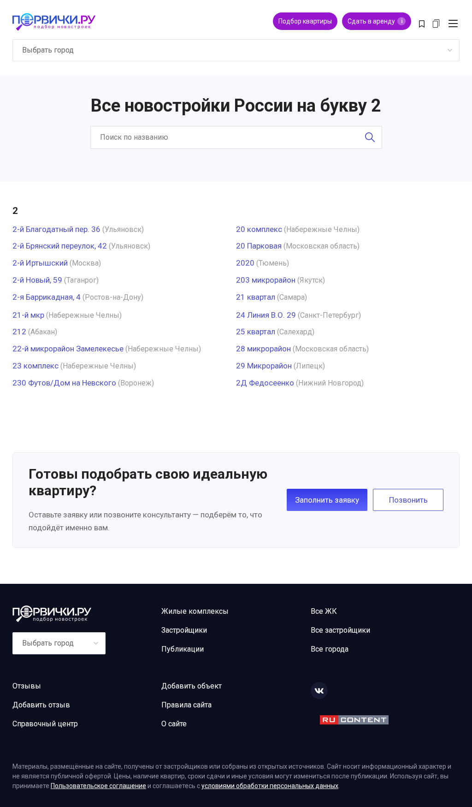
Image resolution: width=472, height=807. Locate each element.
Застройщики (184, 630)
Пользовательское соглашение (98, 785)
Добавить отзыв (41, 704)
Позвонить (408, 499)
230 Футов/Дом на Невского (64, 382)
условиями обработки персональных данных (269, 785)
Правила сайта (186, 704)
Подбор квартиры (305, 21)
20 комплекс (259, 229)
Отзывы (26, 686)
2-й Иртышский (40, 262)
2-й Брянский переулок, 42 (59, 245)
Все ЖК (324, 611)
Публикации (182, 649)
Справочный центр (45, 723)
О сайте (174, 723)
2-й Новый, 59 (37, 280)
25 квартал (255, 331)
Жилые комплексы (195, 611)
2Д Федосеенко (265, 382)
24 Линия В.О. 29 (266, 315)
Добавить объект (191, 686)
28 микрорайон (263, 348)
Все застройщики (340, 630)
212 (19, 331)
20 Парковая (259, 245)
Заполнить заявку (327, 499)
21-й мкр (28, 315)
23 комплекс (35, 365)
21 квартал (255, 297)
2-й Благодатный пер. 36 (56, 229)
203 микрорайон (265, 280)
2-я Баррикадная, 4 (46, 297)
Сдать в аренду (375, 21)
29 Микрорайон (264, 365)
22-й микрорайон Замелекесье (68, 348)
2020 (245, 262)
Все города (329, 649)
